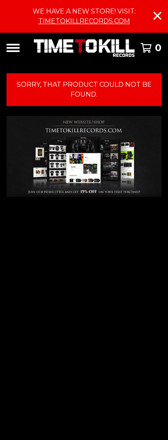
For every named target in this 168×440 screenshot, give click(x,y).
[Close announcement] (157, 16)
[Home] (84, 48)
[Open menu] (13, 48)
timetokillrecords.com (84, 21)
